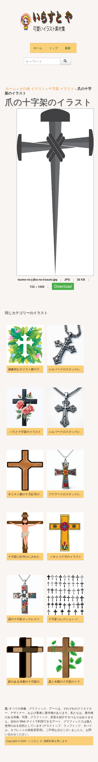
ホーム (38, 48)
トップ (53, 48)
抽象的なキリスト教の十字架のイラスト (33, 369)
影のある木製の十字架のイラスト (29, 681)
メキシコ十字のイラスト (65, 556)
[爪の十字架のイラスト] (55, 192)
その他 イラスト (32, 88)
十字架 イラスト (61, 88)
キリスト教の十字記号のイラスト (29, 494)
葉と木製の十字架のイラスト (66, 681)
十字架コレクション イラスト (67, 619)
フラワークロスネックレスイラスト (71, 494)
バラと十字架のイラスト (25, 431)
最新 (68, 48)
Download (63, 286)
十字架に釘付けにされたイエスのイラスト (35, 556)
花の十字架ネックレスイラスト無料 (31, 619)
